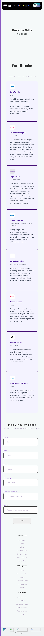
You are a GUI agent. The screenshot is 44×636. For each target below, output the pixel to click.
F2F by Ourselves (22, 574)
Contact (22, 588)
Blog (22, 547)
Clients (22, 577)
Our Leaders (22, 608)
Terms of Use (22, 557)
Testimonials (22, 584)
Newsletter (22, 561)
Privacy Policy (22, 554)
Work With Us (22, 551)
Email (5, 451)
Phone (5, 464)
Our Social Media (22, 581)
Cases (22, 544)
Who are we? (22, 597)
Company (7, 478)
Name (5, 437)
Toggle (37, 5)
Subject (6, 505)
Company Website (10, 492)
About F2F (22, 540)
